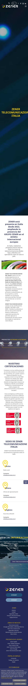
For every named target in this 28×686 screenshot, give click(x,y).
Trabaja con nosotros (14, 660)
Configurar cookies (19, 680)
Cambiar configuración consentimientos (26, 482)
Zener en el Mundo (14, 565)
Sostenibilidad (14, 667)
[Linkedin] (25, 3)
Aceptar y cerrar (20, 683)
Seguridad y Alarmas (14, 630)
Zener (14, 608)
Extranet (14, 595)
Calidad (13, 612)
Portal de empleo (14, 656)
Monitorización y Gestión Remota (14, 632)
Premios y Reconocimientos (13, 615)
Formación (13, 658)
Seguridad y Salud (13, 614)
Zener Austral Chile (13, 645)
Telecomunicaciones (14, 625)
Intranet (14, 600)
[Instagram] (23, 3)
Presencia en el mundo (14, 639)
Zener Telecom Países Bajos (13, 647)
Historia (14, 610)
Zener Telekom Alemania (14, 643)
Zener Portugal (13, 649)
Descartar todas (7, 683)
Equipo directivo (14, 617)
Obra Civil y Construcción (13, 628)
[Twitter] (18, 3)
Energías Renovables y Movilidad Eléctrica (13, 627)
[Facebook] (20, 3)
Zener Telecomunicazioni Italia (13, 650)
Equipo (13, 662)
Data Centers (13, 634)
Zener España (13, 641)
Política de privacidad (6, 678)
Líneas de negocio (14, 623)
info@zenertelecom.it (9, 475)
